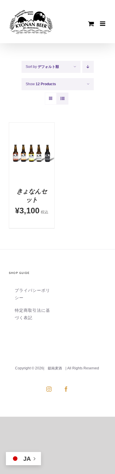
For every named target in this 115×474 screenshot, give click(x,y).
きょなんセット (32, 195)
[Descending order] (88, 67)
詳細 (32, 170)
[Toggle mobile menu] (103, 24)
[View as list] (62, 98)
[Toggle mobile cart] (91, 24)
